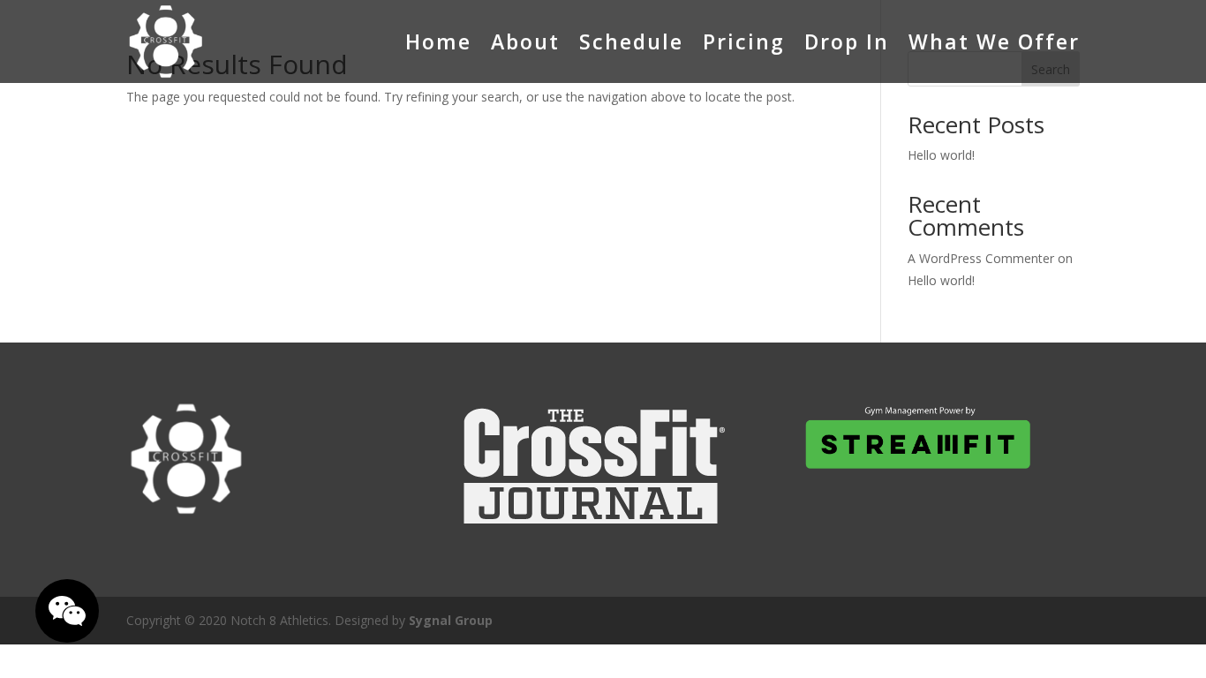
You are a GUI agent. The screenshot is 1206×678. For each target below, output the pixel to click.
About (525, 41)
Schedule (631, 41)
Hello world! (941, 155)
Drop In (846, 41)
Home (438, 41)
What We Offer (994, 41)
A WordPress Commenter (981, 258)
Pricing (744, 41)
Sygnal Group (451, 620)
